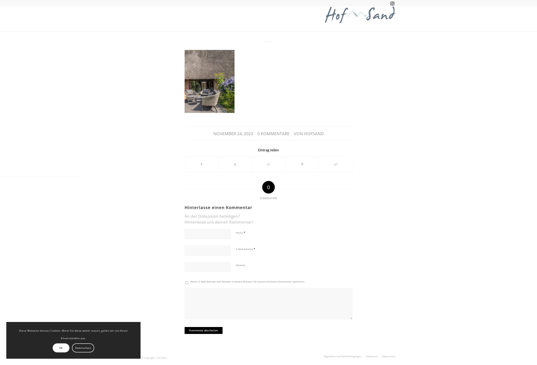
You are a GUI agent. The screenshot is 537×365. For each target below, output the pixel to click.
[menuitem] (342, 356)
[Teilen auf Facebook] (201, 164)
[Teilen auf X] (235, 164)
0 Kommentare (273, 133)
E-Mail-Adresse (245, 249)
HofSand (314, 133)
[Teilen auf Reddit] (335, 164)
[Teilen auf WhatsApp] (268, 164)
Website (240, 265)
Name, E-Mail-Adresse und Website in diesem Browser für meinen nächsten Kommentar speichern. (247, 281)
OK (61, 348)
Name (240, 232)
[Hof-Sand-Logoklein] (359, 18)
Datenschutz (83, 348)
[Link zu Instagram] (392, 3)
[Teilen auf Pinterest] (302, 164)
